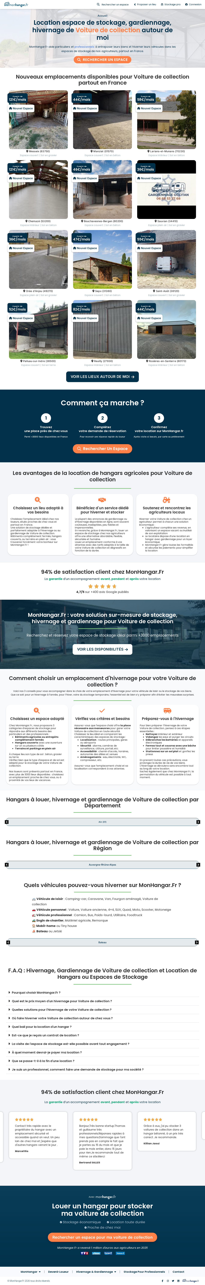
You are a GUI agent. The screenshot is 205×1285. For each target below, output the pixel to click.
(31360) (107, 291)
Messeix (34, 151)
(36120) (174, 291)
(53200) (46, 221)
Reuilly (98, 361)
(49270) (48, 291)
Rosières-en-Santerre (162, 361)
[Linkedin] (178, 1281)
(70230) (180, 151)
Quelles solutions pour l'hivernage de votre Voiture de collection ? (62, 1010)
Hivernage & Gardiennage (94, 1272)
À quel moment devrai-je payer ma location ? (47, 1052)
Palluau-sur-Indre (34, 361)
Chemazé (34, 221)
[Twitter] (173, 1281)
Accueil (102, 15)
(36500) (51, 361)
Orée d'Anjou (34, 291)
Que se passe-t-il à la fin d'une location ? (43, 1061)
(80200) (118, 221)
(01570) (109, 151)
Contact (178, 1272)
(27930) (108, 361)
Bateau (102, 942)
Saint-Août (162, 291)
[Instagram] (168, 1281)
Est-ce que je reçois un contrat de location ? (45, 1035)
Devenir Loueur (58, 1272)
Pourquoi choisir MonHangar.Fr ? (36, 992)
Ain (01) (102, 822)
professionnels (84, 46)
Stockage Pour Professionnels (144, 1272)
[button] (102, 376)
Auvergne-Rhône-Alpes (102, 864)
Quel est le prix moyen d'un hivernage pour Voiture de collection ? (62, 1001)
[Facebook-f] (162, 1281)
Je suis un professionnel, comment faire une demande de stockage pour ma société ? (78, 1069)
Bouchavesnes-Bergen (98, 221)
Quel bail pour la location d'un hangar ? (42, 1027)
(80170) (181, 361)
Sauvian (162, 221)
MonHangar (29, 1272)
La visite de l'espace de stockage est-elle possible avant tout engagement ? (70, 1044)
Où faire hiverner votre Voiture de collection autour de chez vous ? (62, 1018)
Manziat (98, 151)
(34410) (173, 221)
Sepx (98, 291)
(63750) (45, 151)
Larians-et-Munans (162, 151)
